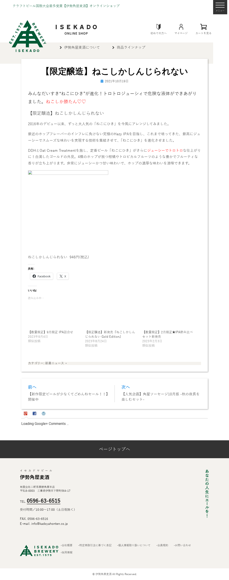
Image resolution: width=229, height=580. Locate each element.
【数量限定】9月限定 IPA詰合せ (50, 332)
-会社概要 (66, 545)
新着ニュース (54, 363)
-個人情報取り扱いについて (134, 545)
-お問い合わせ (182, 545)
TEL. (40, 501)
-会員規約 (162, 545)
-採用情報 (66, 552)
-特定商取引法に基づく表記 (95, 545)
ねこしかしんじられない (47, 257)
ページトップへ (114, 449)
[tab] (26, 414)
